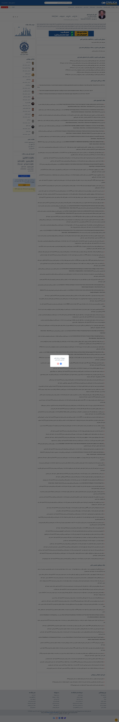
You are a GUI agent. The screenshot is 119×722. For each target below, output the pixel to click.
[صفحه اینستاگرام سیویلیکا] (58, 364)
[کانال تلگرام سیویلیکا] (61, 364)
